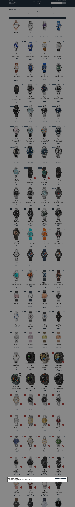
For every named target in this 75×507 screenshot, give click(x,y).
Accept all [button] (60, 478)
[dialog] (38, 479)
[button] (61, 480)
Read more (18, 480)
